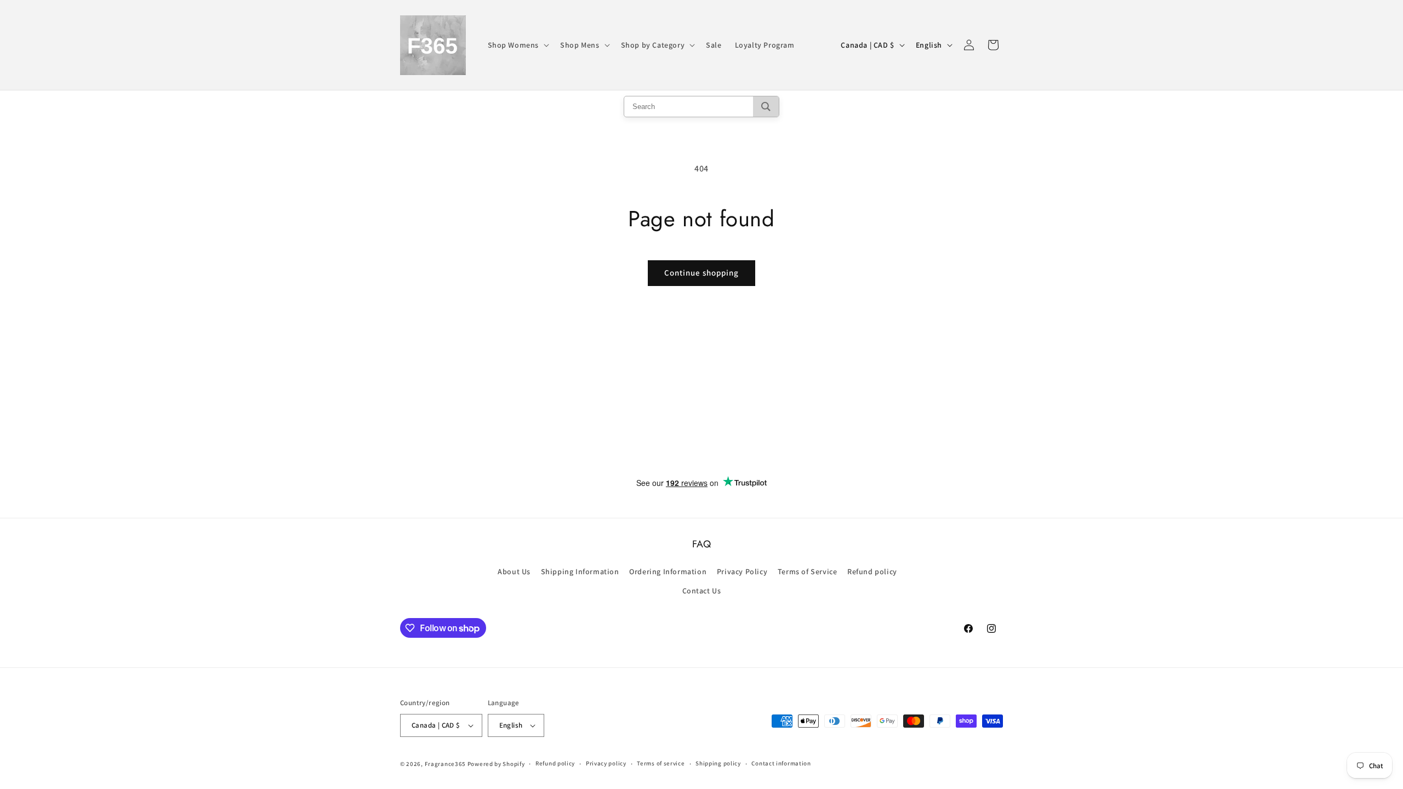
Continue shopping (701, 272)
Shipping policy (718, 763)
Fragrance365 (445, 764)
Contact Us (701, 591)
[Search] (766, 106)
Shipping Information (580, 571)
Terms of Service (807, 571)
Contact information (781, 763)
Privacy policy (606, 763)
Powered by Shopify (496, 764)
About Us (514, 571)
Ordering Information (667, 571)
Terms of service (661, 763)
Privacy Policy (742, 571)
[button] (517, 44)
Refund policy (872, 571)
